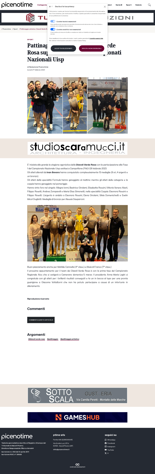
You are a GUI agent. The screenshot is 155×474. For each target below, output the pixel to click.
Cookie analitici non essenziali (68, 29)
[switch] (52, 29)
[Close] (105, 7)
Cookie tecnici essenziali (66, 21)
